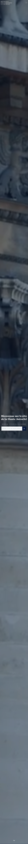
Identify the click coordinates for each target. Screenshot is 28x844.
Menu (26, 3)
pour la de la (6, 3)
